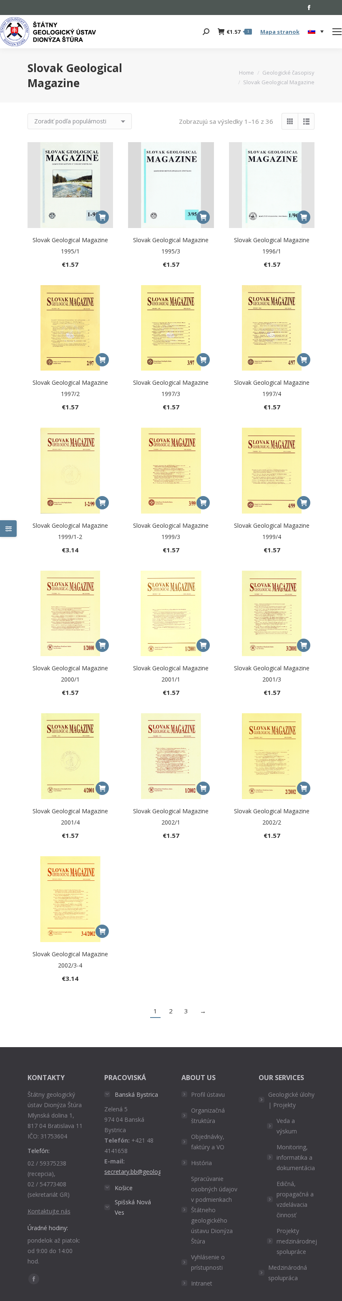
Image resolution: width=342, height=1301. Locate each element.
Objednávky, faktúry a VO (207, 1142)
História (201, 1163)
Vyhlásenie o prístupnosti (208, 1262)
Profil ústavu (208, 1094)
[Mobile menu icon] (337, 32)
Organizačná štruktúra (208, 1115)
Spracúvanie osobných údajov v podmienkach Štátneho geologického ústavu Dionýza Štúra (214, 1210)
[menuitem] (316, 31)
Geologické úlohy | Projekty (291, 1099)
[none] (316, 31)
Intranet (201, 1283)
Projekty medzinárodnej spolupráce (297, 1241)
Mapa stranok (279, 31)
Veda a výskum (287, 1126)
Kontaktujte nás (49, 1211)
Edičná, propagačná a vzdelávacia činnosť (295, 1199)
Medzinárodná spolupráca (287, 1272)
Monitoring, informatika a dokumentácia (296, 1157)
